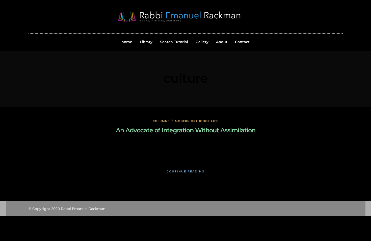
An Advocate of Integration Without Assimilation (185, 130)
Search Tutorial (174, 42)
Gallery (202, 42)
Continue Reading (185, 171)
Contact (242, 42)
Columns (161, 121)
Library (146, 42)
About (221, 42)
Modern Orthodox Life (196, 121)
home (126, 42)
